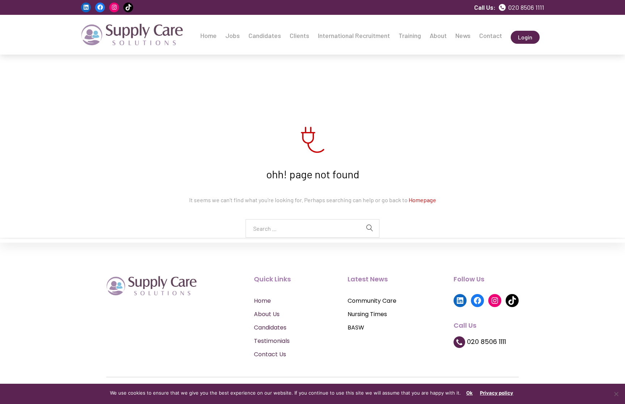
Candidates (264, 35)
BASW (356, 327)
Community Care (372, 301)
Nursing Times (367, 314)
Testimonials (272, 341)
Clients (299, 35)
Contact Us (270, 354)
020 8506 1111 (525, 7)
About (438, 35)
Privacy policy (496, 393)
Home (208, 35)
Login (525, 37)
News (463, 35)
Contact (490, 35)
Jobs (232, 35)
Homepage (422, 199)
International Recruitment (354, 35)
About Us (267, 314)
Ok (469, 393)
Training (410, 35)
